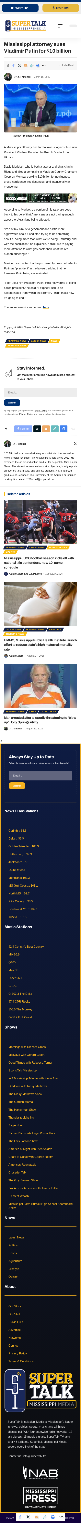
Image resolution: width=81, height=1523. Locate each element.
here (46, 307)
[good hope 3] (40, 197)
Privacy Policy (26, 414)
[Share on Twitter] (19, 65)
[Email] (25, 65)
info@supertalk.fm (34, 1456)
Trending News (17, 345)
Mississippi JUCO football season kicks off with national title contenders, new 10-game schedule (39, 562)
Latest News (39, 341)
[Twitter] (75, 443)
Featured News (17, 341)
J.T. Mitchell (23, 77)
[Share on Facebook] (13, 65)
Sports (10, 552)
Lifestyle (55, 629)
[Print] (37, 65)
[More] (44, 65)
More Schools (58, 547)
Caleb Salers (16, 655)
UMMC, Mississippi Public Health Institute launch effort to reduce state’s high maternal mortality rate (40, 645)
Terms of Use (40, 410)
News (54, 341)
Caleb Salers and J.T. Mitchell (25, 573)
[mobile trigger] (61, 25)
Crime (32, 711)
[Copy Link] (31, 65)
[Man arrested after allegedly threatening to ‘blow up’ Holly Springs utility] (40, 685)
